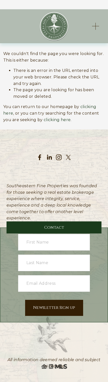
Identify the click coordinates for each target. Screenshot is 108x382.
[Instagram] (59, 157)
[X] (68, 157)
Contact (54, 227)
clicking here (57, 119)
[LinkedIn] (49, 157)
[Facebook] (40, 157)
